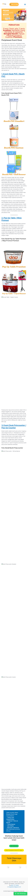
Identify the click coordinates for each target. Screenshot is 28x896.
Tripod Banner (11, 824)
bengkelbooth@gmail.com (15, 886)
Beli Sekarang (14, 845)
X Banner (9, 821)
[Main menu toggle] (25, 4)
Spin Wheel (10, 826)
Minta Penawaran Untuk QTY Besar (13, 850)
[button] (14, 4)
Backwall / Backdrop (13, 827)
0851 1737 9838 (15, 885)
